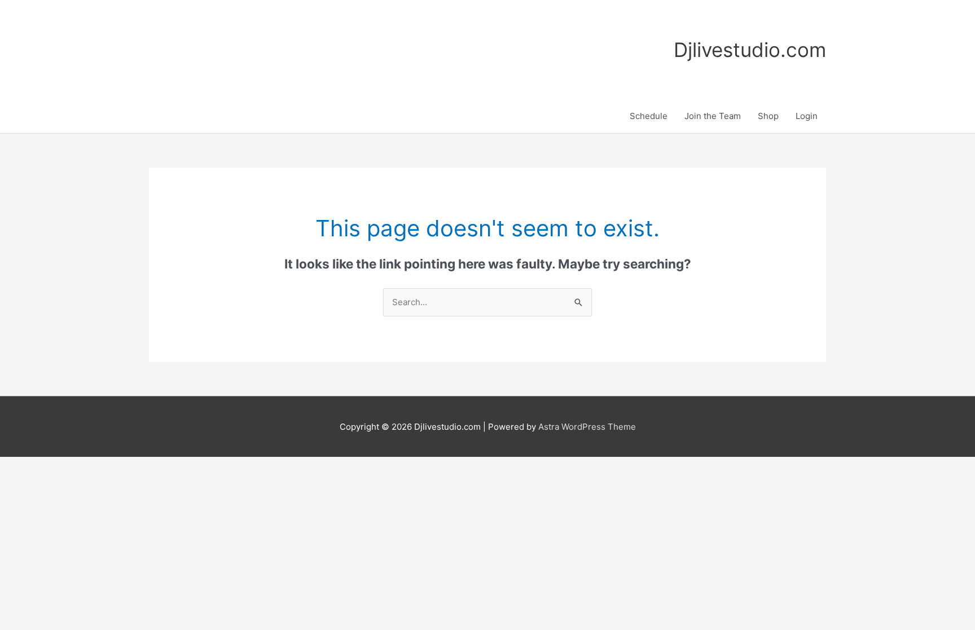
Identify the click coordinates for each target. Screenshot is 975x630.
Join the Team (712, 116)
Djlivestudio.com (750, 49)
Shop (768, 116)
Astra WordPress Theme (587, 426)
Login (807, 116)
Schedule (648, 116)
